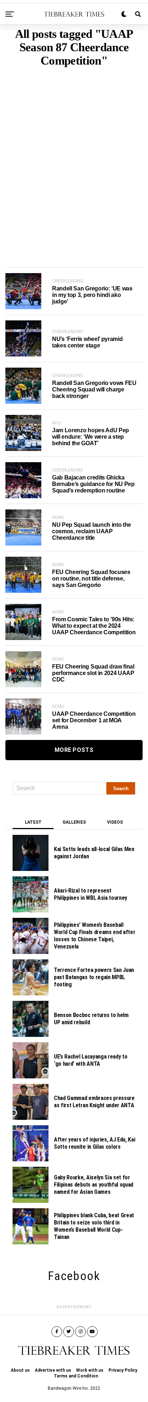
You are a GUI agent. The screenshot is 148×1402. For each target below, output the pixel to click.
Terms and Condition (76, 1376)
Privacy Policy (122, 1370)
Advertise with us (53, 1370)
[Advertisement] (74, 156)
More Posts (74, 749)
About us (20, 1370)
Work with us (89, 1370)
